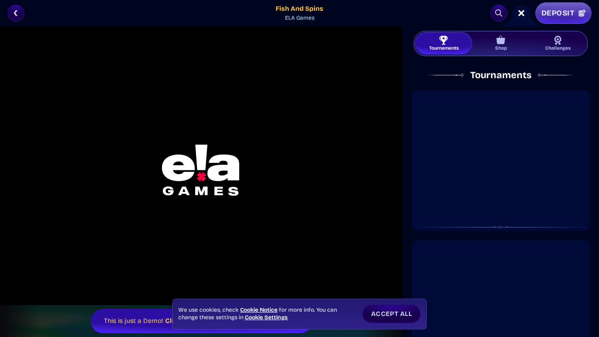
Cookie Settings (266, 317)
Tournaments (444, 48)
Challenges (557, 48)
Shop (501, 48)
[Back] (15, 13)
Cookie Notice (259, 310)
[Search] (498, 13)
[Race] (521, 13)
